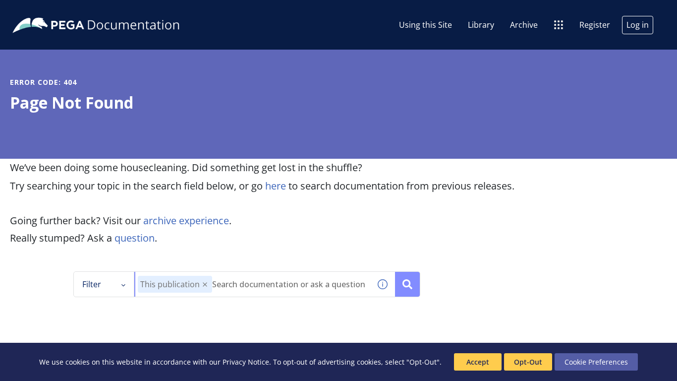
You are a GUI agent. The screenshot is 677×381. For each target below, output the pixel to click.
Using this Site (425, 24)
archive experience (186, 220)
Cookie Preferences (596, 362)
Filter (91, 284)
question (134, 238)
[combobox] (252, 284)
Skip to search (120, 11)
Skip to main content (44, 11)
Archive (524, 24)
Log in (637, 24)
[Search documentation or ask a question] (407, 284)
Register (594, 24)
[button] (205, 284)
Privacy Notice (246, 362)
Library (481, 24)
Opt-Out (528, 362)
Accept (477, 362)
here (275, 185)
